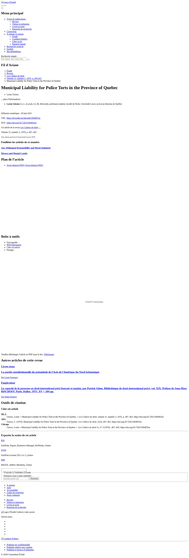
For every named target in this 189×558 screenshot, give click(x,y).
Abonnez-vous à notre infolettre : (17, 476)
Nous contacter (13, 495)
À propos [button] (11, 34)
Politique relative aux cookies (19, 547)
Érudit (15, 36)
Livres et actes (18, 26)
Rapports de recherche (22, 29)
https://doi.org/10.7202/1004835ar (22, 123)
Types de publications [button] (16, 19)
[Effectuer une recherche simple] (2, 5)
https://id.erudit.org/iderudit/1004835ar (23, 118)
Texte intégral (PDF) (16, 165)
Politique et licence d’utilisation (20, 550)
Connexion (11, 31)
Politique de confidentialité (18, 545)
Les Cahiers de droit (15, 76)
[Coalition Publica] (9, 538)
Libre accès (17, 41)
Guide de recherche (15, 492)
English (10, 49)
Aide (9, 487)
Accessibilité (12, 490)
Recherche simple (9, 56)
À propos (19, 34)
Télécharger (49, 354)
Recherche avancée (15, 46)
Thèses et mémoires (20, 24)
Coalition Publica (19, 39)
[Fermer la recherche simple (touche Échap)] (5, 5)
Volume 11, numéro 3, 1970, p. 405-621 (24, 78)
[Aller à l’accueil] (8, 2)
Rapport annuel (19, 44)
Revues (15, 21)
